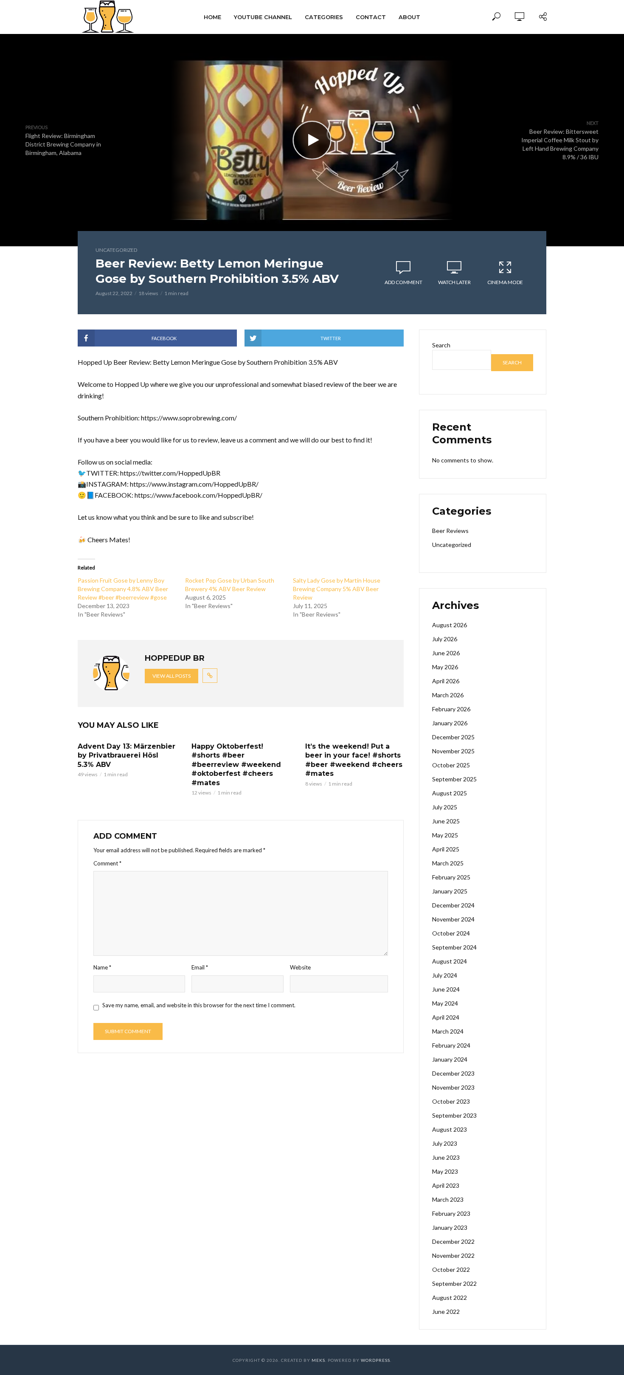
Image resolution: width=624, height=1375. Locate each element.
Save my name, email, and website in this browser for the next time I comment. (198, 1005)
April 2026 (445, 681)
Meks (318, 1360)
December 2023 (453, 1073)
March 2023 (448, 1199)
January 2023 (449, 1227)
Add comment (403, 282)
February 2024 (451, 1045)
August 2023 (449, 1129)
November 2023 (453, 1087)
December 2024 (453, 905)
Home (212, 17)
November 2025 (453, 751)
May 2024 (445, 1003)
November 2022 (453, 1255)
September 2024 (454, 947)
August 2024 (449, 961)
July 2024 (444, 975)
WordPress (375, 1360)
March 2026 (448, 695)
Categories (324, 17)
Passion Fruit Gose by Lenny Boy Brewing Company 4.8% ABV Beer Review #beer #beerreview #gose (123, 589)
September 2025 (454, 779)
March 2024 (448, 1031)
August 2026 (449, 624)
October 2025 (451, 765)
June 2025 (446, 821)
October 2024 (451, 933)
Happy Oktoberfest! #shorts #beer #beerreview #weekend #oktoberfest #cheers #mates (236, 764)
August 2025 (449, 793)
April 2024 (445, 1017)
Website (300, 967)
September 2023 (454, 1115)
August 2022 (449, 1297)
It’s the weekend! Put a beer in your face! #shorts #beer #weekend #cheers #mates (353, 760)
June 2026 (446, 653)
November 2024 (453, 919)
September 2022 (454, 1283)
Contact (371, 17)
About (409, 17)
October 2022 (451, 1269)
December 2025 (453, 737)
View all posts (171, 676)
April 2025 (445, 849)
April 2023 (445, 1185)
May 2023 (445, 1171)
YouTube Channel (263, 17)
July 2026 (444, 638)
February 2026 (451, 709)
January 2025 (449, 891)
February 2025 (451, 877)
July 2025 (444, 807)
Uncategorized (116, 250)
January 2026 (449, 723)
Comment (107, 863)
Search (441, 345)
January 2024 (449, 1059)
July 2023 (444, 1143)
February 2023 (451, 1213)
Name (102, 967)
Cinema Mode (505, 282)
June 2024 (446, 989)
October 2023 (451, 1101)
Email (199, 967)
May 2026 (445, 667)
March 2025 (448, 863)
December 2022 (453, 1241)
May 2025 (445, 835)
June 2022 (446, 1311)
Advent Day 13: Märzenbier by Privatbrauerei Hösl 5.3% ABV (126, 755)
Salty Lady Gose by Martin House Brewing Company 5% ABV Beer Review (336, 589)
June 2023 (446, 1157)
